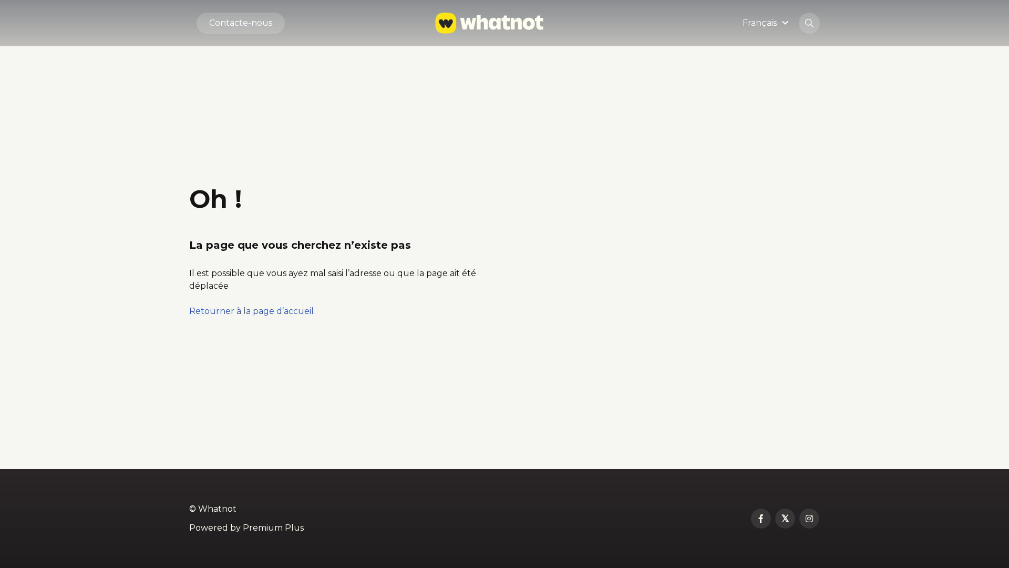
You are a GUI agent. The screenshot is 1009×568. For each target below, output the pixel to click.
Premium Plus (273, 528)
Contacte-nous (240, 23)
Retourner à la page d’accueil (251, 311)
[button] (767, 23)
